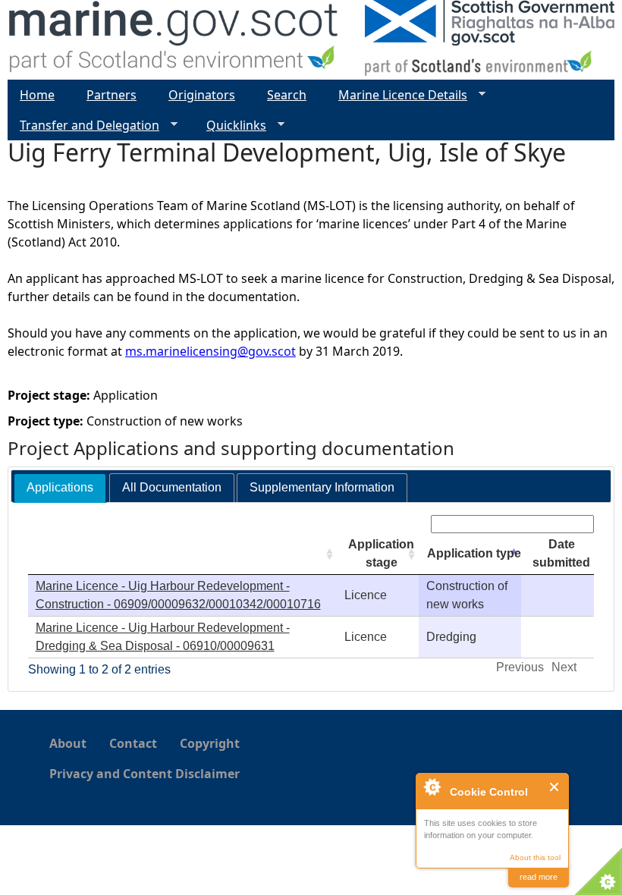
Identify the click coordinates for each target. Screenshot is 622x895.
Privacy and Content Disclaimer (144, 773)
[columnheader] (182, 554)
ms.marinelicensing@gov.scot (210, 351)
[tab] (60, 488)
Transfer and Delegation (83, 125)
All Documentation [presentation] (171, 487)
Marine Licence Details (396, 95)
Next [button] (563, 667)
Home (37, 94)
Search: (407, 523)
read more (539, 876)
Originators (201, 94)
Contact (133, 743)
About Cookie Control (431, 786)
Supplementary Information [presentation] (322, 487)
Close (555, 787)
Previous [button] (520, 667)
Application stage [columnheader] (381, 553)
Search (286, 94)
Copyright (210, 743)
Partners (111, 94)
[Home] (174, 40)
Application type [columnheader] (474, 553)
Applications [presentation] (60, 487)
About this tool (535, 857)
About (67, 743)
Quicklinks (230, 125)
